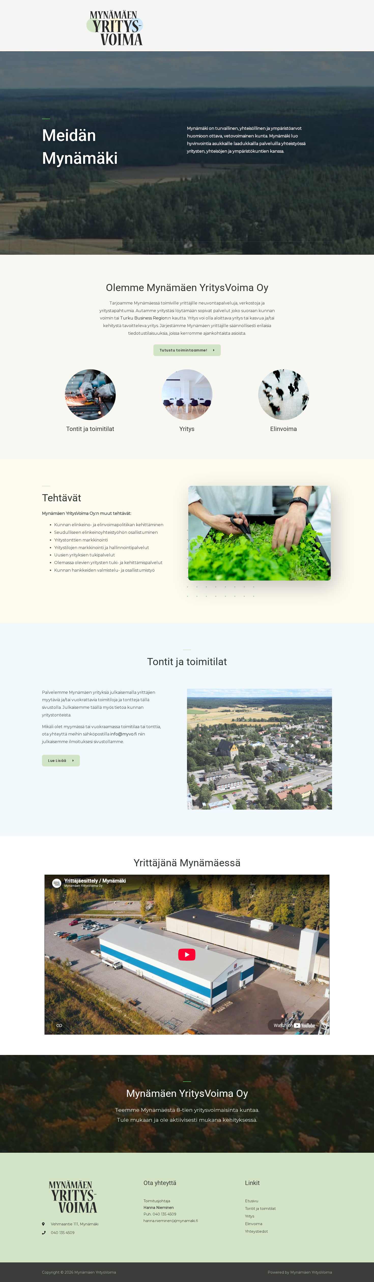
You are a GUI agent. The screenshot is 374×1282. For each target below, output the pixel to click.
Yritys (186, 428)
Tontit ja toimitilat (90, 428)
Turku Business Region (143, 318)
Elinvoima (283, 428)
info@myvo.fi (123, 734)
